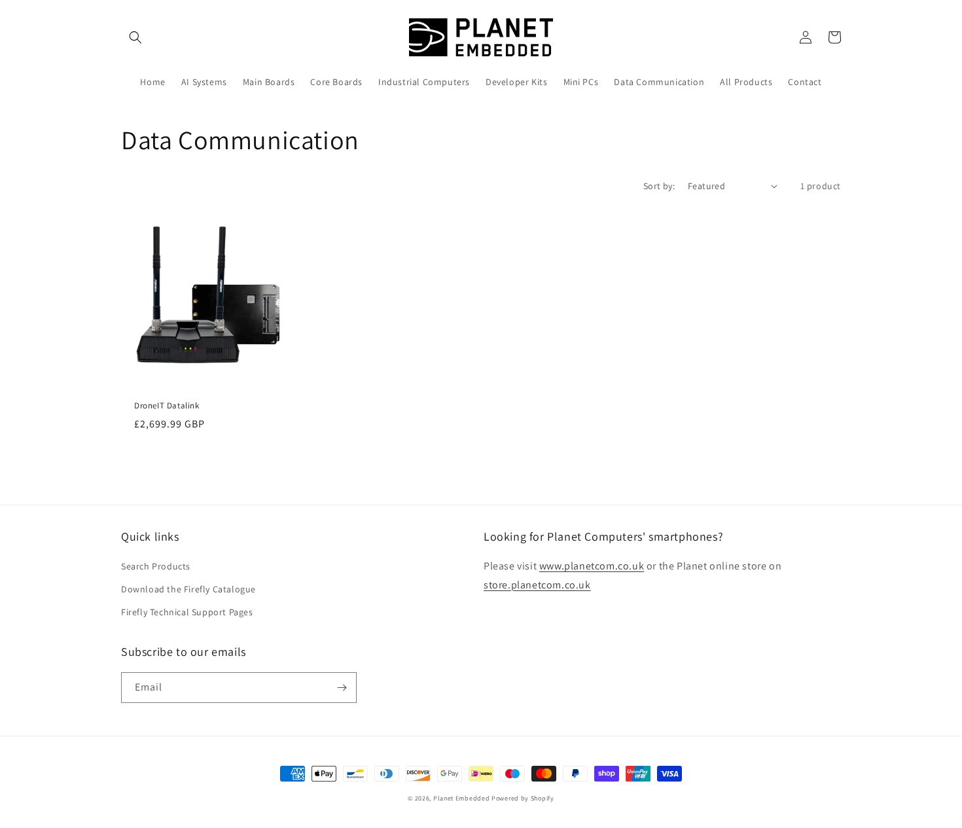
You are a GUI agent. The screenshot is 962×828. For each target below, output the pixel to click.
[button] (135, 37)
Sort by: (659, 186)
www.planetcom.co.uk (591, 566)
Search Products (155, 566)
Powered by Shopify (522, 798)
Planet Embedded (461, 798)
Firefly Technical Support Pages (187, 612)
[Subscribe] (341, 687)
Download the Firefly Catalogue (188, 589)
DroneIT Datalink (167, 406)
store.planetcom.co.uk (537, 585)
